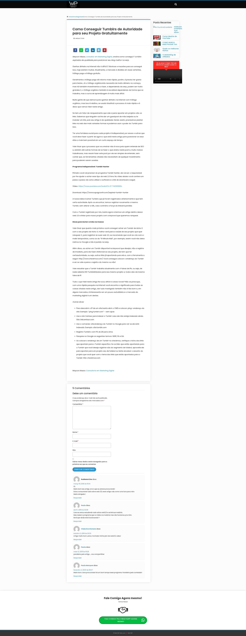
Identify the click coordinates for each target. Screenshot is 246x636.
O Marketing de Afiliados (169, 56)
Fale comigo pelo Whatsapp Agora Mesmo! (121, 620)
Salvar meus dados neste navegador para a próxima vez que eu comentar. (90, 463)
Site (74, 450)
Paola (83, 547)
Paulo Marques (87, 565)
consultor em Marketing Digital (99, 56)
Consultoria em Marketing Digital (100, 370)
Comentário (78, 404)
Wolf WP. (130, 633)
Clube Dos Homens (88, 529)
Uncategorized (78, 17)
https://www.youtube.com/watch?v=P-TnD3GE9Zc (100, 186)
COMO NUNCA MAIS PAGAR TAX (169, 43)
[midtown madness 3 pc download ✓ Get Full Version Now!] (162, 27)
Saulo (83, 505)
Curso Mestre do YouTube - (169, 37)
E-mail (76, 441)
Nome (75, 432)
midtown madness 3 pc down (178, 30)
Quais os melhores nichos (170, 49)
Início (71, 17)
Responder (78, 498)
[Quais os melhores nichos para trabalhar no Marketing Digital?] (157, 50)
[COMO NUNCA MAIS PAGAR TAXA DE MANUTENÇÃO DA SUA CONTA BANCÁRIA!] (157, 44)
